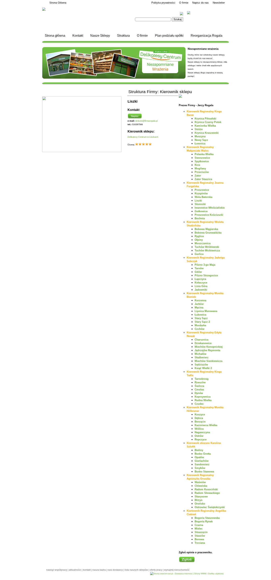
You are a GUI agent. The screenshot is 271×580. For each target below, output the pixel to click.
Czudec (199, 403)
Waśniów (200, 482)
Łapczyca (200, 279)
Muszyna (200, 136)
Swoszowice (202, 157)
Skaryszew (201, 496)
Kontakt (77, 35)
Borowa (199, 539)
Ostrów (199, 435)
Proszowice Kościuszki (209, 214)
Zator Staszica (203, 179)
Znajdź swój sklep (206, 17)
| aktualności (75, 570)
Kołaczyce (201, 282)
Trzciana (200, 542)
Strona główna (55, 35)
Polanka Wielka (204, 154)
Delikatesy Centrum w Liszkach (143, 137)
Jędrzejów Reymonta (207, 350)
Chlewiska (201, 485)
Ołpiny (199, 239)
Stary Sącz (201, 318)
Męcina (199, 307)
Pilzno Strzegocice (206, 275)
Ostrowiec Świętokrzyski (210, 507)
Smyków (200, 467)
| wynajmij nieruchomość (176, 570)
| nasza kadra (98, 570)
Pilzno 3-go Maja (205, 264)
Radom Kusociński (206, 489)
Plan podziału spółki (169, 35)
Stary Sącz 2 (202, 321)
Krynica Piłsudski (205, 118)
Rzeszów (200, 382)
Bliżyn (198, 500)
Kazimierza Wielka (206, 425)
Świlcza (199, 385)
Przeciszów (202, 172)
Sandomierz (202, 464)
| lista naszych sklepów (136, 570)
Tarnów (199, 268)
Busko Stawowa (204, 471)
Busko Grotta (203, 453)
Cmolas (199, 389)
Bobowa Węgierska (206, 229)
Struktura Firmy (167, 578)
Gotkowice (201, 211)
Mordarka (200, 325)
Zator (198, 175)
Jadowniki (201, 289)
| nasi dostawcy (114, 570)
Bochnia (200, 218)
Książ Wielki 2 (203, 368)
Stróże (199, 129)
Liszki (198, 200)
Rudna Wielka (203, 400)
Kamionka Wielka (205, 125)
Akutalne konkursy (206, 21)
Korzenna (200, 300)
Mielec (199, 528)
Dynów (199, 393)
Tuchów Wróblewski (207, 246)
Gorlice (199, 254)
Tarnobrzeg (202, 378)
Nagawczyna (202, 432)
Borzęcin (200, 421)
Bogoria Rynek (204, 521)
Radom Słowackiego (207, 492)
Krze (197, 164)
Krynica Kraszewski (207, 132)
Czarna (199, 525)
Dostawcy (219, 578)
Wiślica (199, 428)
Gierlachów (202, 460)
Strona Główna (57, 2)
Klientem (197, 13)
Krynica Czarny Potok (208, 122)
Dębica (199, 418)
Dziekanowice (203, 343)
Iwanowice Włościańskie (210, 207)
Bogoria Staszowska (207, 517)
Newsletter (219, 2)
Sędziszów (201, 364)
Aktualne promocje (206, 24)
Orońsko (200, 503)
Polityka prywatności (163, 2)
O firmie (183, 2)
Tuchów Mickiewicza (207, 250)
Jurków (199, 303)
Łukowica (200, 314)
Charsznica (201, 339)
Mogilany (200, 168)
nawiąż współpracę (57, 570)
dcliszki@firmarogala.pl (146, 121)
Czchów (199, 328)
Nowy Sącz (201, 139)
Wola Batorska (203, 197)
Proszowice (202, 189)
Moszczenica (202, 243)
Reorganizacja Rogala (206, 35)
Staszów (200, 535)
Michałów (200, 353)
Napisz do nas (200, 2)
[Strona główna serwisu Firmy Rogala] (83, 9)
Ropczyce (201, 439)
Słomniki (200, 204)
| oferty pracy (156, 570)
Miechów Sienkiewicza (208, 361)
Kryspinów (201, 193)
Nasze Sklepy (100, 35)
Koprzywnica (202, 396)
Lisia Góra (201, 286)
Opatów (199, 457)
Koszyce (200, 414)
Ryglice (199, 236)
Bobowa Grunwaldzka (208, 232)
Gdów (198, 271)
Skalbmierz (202, 357)
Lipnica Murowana (206, 311)
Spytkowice (202, 161)
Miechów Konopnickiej (209, 346)
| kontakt (86, 570)
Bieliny (199, 450)
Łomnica (200, 143)
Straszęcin (201, 532)
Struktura (123, 35)
